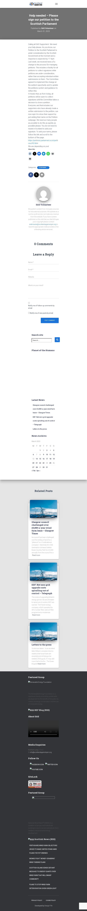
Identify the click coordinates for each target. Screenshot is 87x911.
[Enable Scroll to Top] (82, 906)
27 (33, 467)
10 (47, 454)
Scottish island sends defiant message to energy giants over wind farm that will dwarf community (42, 873)
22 (40, 463)
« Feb (33, 471)
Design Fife (48, 906)
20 (33, 463)
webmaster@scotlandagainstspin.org (42, 224)
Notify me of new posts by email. (41, 313)
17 (47, 459)
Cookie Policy (51, 900)
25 (50, 463)
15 (40, 459)
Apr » (38, 471)
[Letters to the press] (43, 631)
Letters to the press (40, 429)
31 (47, 467)
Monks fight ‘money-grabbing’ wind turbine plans (42, 860)
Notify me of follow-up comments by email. (41, 307)
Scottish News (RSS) (44, 839)
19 (54, 459)
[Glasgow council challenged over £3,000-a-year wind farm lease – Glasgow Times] (43, 509)
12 (54, 454)
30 (43, 467)
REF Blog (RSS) (42, 710)
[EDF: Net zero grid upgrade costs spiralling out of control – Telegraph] (43, 571)
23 (43, 463)
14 (37, 459)
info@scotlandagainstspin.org (41, 752)
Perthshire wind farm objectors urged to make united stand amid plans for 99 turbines (43, 849)
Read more (36, 555)
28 (37, 467)
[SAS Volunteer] (43, 194)
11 (50, 454)
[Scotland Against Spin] (37, 4)
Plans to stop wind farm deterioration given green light (42, 886)
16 (43, 459)
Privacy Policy (36, 900)
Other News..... (43, 167)
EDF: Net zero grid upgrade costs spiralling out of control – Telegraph (44, 421)
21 (37, 463)
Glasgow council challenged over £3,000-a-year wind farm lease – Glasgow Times (44, 409)
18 (50, 459)
